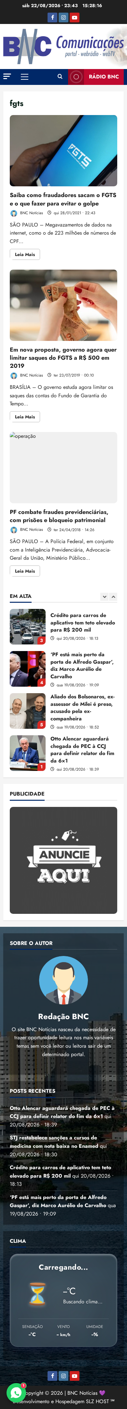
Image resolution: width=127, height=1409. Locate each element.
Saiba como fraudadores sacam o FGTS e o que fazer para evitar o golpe (63, 150)
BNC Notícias (31, 213)
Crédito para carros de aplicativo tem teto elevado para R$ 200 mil (28, 627)
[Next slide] (113, 597)
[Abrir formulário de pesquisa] (60, 77)
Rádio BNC (104, 76)
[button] (7, 76)
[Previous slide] (104, 597)
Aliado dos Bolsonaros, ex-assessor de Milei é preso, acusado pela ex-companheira (28, 711)
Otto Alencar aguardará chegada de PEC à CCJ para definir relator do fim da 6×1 (28, 753)
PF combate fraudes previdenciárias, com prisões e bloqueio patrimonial (63, 467)
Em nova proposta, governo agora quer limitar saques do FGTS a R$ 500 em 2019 (63, 305)
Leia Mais (27, 255)
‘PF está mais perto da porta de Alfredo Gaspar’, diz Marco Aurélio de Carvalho (28, 669)
